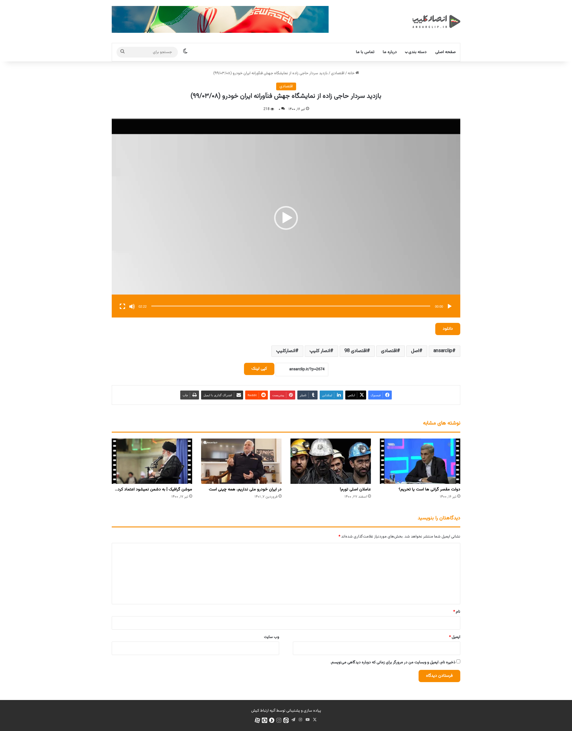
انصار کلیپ (320, 351)
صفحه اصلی (445, 52)
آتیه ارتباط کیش (263, 711)
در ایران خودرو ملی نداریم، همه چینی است (245, 489)
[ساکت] (132, 306)
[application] (286, 218)
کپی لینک (259, 369)
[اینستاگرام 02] (278, 720)
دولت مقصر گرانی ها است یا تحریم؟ (429, 489)
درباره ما (390, 52)
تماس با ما (365, 52)
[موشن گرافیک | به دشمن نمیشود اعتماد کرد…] (152, 461)
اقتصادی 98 (355, 351)
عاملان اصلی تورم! (355, 489)
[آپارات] (257, 720)
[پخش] (450, 306)
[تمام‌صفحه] (122, 306)
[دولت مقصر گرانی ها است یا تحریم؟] (420, 461)
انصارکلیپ (285, 351)
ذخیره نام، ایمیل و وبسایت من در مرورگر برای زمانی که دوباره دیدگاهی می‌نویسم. (393, 662)
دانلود (448, 329)
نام (456, 612)
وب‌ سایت (271, 637)
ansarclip (442, 351)
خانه (351, 73)
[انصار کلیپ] (436, 21)
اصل (415, 351)
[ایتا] (286, 720)
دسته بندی (417, 52)
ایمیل (454, 637)
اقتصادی (337, 73)
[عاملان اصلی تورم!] (330, 461)
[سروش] (271, 720)
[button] (286, 218)
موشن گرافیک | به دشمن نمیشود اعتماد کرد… (153, 489)
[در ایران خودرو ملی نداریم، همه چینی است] (241, 461)
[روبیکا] (264, 720)
